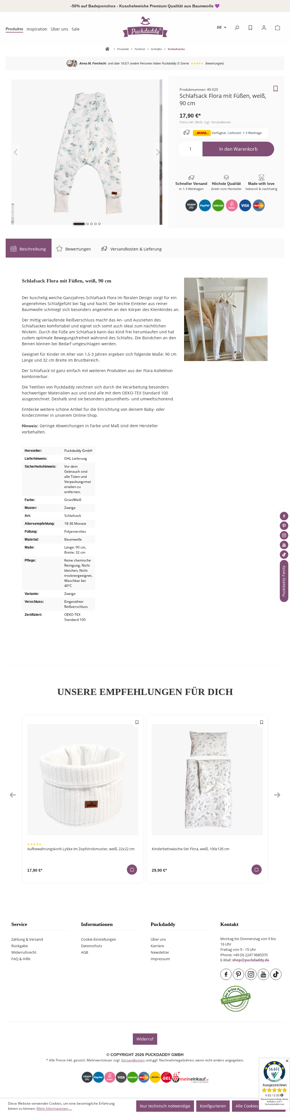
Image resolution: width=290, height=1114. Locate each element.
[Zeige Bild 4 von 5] (95, 224)
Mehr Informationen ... (54, 1108)
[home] (108, 49)
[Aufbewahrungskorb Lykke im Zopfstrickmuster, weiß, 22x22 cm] (82, 779)
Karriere (157, 946)
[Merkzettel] (250, 27)
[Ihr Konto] (264, 27)
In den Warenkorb (238, 149)
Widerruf (145, 1039)
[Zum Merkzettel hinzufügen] (275, 87)
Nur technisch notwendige (165, 1106)
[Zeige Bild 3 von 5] (91, 224)
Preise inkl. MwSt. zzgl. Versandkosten (205, 122)
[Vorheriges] (15, 152)
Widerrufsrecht (24, 952)
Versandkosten (133, 1060)
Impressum (160, 959)
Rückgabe (19, 946)
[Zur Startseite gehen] (145, 26)
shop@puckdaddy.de (250, 960)
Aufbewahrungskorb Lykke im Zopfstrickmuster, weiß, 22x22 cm (81, 849)
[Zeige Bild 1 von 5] (79, 224)
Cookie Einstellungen (98, 939)
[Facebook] (226, 974)
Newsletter (160, 952)
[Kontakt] (284, 581)
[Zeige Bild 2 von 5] (87, 224)
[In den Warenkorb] (132, 869)
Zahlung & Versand (27, 939)
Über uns (158, 939)
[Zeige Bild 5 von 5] (99, 224)
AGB (84, 952)
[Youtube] (264, 974)
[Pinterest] (239, 974)
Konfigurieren (213, 1106)
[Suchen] (237, 27)
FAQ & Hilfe (20, 959)
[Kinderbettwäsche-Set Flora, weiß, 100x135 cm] (207, 779)
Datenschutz (91, 946)
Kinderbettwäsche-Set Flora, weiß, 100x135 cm (190, 849)
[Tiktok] (276, 974)
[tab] (29, 248)
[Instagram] (251, 974)
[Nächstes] (158, 152)
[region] (87, 152)
